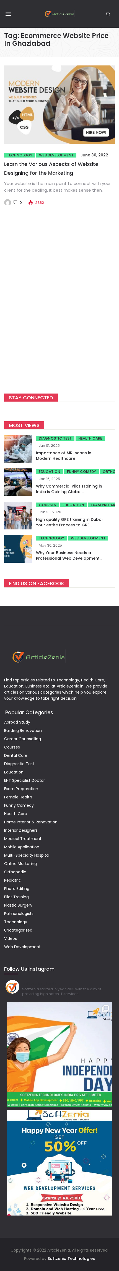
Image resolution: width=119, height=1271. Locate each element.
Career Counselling (22, 739)
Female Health (18, 797)
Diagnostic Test (55, 438)
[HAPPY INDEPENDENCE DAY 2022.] (59, 1054)
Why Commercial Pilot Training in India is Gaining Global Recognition (69, 491)
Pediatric (12, 880)
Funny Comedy (81, 471)
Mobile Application (21, 847)
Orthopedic (15, 872)
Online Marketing (20, 863)
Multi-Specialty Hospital (27, 855)
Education (49, 471)
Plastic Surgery (18, 905)
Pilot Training (16, 897)
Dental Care (15, 755)
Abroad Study (17, 722)
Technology (19, 155)
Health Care (90, 438)
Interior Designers (21, 830)
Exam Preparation (21, 788)
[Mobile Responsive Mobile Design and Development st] (59, 1163)
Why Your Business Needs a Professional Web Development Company (68, 558)
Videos (10, 938)
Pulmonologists (18, 913)
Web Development (56, 155)
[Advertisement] (59, 308)
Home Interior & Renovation (31, 822)
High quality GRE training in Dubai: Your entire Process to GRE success (69, 525)
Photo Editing (16, 888)
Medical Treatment (23, 838)
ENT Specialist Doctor (24, 780)
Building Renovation (23, 730)
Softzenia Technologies (71, 1258)
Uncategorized (18, 930)
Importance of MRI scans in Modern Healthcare (63, 455)
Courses (47, 505)
